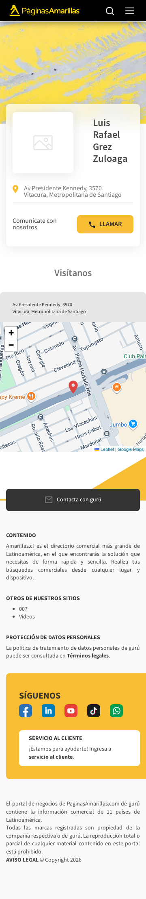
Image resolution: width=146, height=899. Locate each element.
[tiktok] (93, 710)
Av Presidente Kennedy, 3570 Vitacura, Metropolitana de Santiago (73, 191)
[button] (73, 387)
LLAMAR (110, 224)
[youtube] (70, 710)
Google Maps (131, 449)
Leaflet (106, 449)
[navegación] (129, 11)
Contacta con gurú (79, 500)
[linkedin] (48, 710)
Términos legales (88, 656)
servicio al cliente (51, 757)
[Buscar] (110, 10)
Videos (27, 617)
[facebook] (25, 710)
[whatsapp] (116, 710)
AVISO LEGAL (22, 860)
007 (23, 609)
